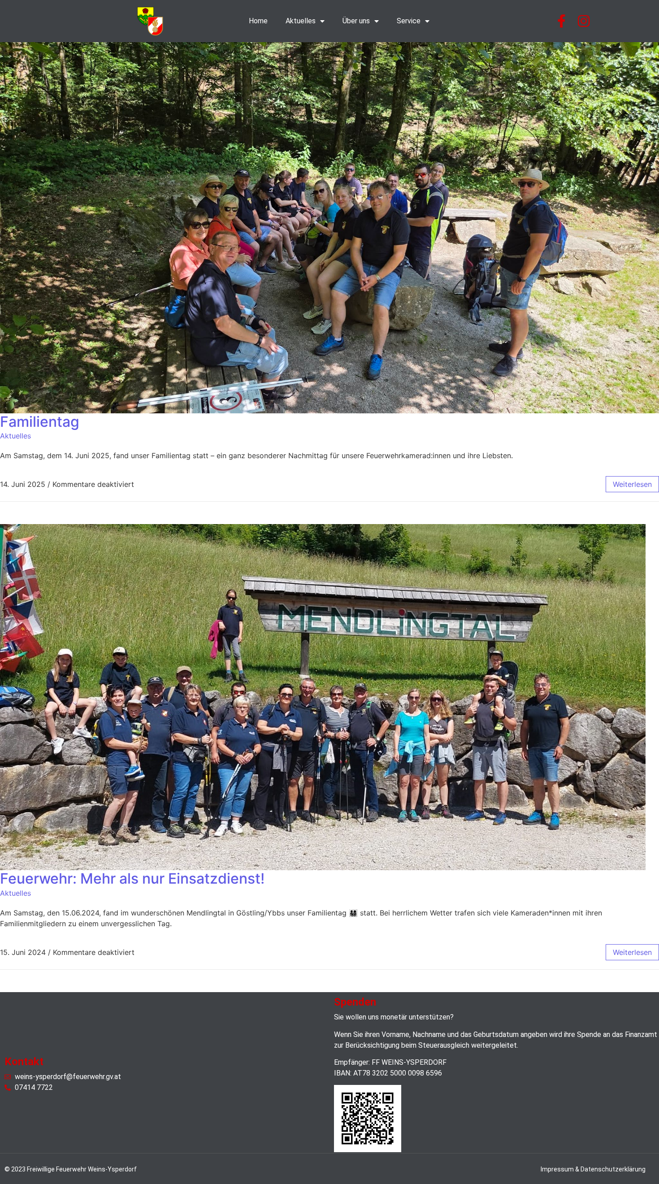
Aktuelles (301, 21)
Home (258, 21)
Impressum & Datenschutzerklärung (593, 1169)
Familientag (39, 421)
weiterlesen (632, 484)
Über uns (356, 21)
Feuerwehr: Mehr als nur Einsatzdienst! (132, 878)
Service (409, 21)
